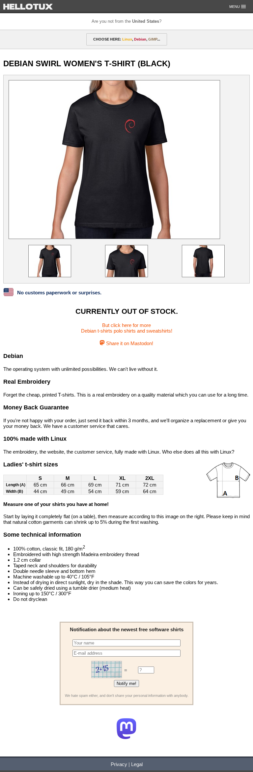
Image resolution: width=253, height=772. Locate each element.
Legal (137, 764)
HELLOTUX (28, 7)
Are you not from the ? (126, 21)
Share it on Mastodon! (129, 343)
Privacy (119, 764)
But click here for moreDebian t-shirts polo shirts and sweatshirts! (126, 328)
